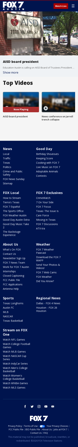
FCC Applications (12, 284)
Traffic (7, 158)
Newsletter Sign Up (14, 258)
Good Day (44, 149)
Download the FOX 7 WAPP (48, 258)
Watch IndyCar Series (15, 363)
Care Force (42, 215)
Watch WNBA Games (15, 383)
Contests (41, 175)
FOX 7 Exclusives (49, 193)
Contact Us (9, 254)
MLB (6, 312)
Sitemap (8, 183)
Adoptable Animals (47, 171)
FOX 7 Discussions (47, 224)
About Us (10, 244)
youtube (46, 406)
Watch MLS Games (14, 387)
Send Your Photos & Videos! (48, 266)
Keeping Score (44, 158)
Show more (10, 72)
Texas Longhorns (13, 303)
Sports (8, 298)
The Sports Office (13, 211)
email (53, 406)
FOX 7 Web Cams (46, 272)
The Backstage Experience (11, 233)
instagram (39, 406)
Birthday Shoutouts (47, 154)
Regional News (48, 298)
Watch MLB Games (14, 351)
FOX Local (11, 193)
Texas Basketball (13, 320)
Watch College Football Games (16, 345)
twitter (32, 406)
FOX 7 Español (11, 206)
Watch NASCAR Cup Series (14, 357)
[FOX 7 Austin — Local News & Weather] (13, 5)
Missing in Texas (46, 219)
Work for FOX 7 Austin (16, 267)
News (7, 149)
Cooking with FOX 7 (47, 162)
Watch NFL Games (14, 339)
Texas (6, 162)
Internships (9, 271)
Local (6, 154)
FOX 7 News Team (14, 262)
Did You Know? (45, 281)
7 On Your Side (45, 202)
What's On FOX (12, 249)
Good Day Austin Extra (16, 219)
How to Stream (12, 198)
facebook (25, 406)
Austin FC (8, 307)
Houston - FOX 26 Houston (46, 309)
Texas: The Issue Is (47, 211)
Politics (7, 167)
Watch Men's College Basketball (15, 369)
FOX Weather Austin (14, 215)
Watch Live (61, 6)
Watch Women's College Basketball (13, 377)
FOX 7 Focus (43, 206)
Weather (43, 244)
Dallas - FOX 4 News (48, 303)
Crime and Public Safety (12, 173)
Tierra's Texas (11, 202)
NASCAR (8, 316)
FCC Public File (11, 280)
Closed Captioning (13, 275)
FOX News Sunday (13, 179)
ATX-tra (40, 228)
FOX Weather (44, 276)
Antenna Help (11, 288)
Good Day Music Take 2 (16, 225)
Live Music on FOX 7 (48, 167)
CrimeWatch (43, 198)
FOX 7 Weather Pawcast (45, 251)
